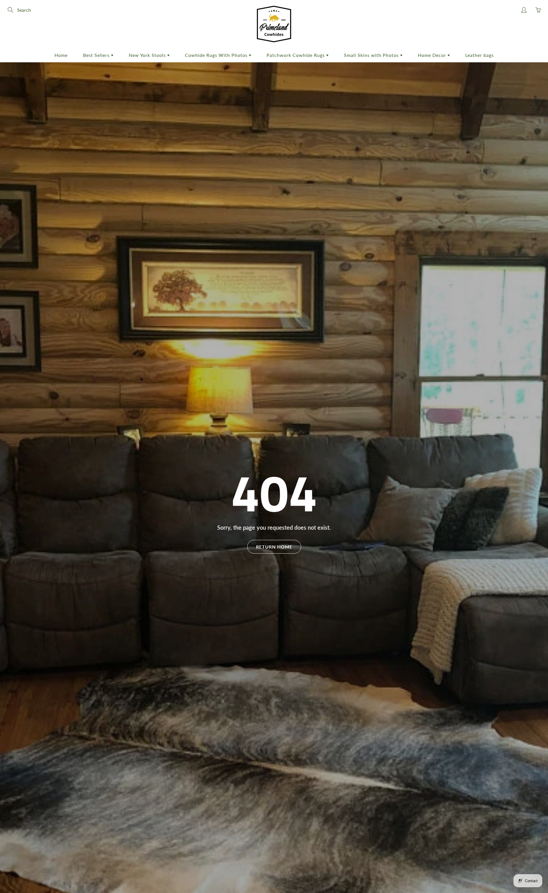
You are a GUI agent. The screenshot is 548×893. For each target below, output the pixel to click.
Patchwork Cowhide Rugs (296, 55)
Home (61, 55)
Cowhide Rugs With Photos (217, 55)
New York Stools (148, 55)
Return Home (274, 546)
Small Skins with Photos (372, 55)
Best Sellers (97, 55)
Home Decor (433, 55)
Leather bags (479, 55)
